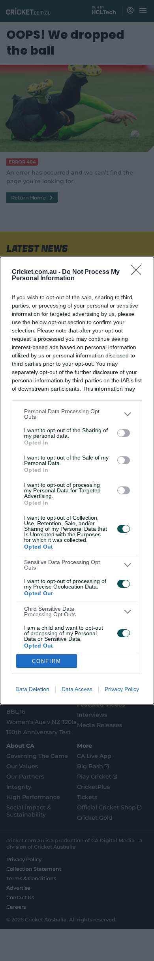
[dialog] (77, 480)
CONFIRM (46, 661)
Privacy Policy (122, 689)
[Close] (138, 272)
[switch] (123, 433)
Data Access (77, 689)
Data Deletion (32, 689)
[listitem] (77, 414)
